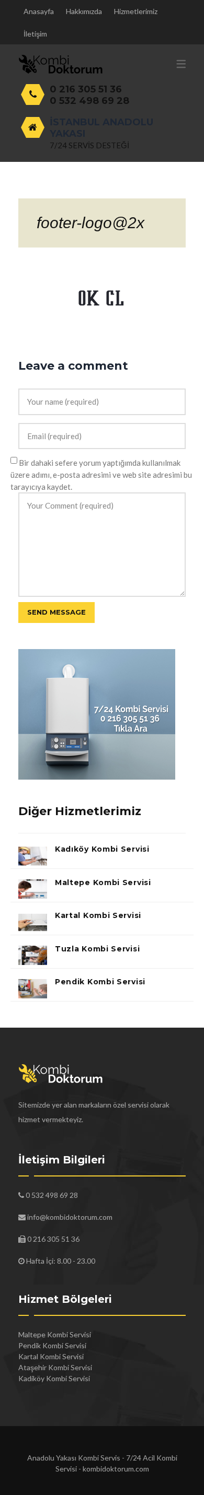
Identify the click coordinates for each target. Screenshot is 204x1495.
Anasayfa (39, 11)
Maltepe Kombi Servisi (103, 882)
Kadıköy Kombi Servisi (102, 849)
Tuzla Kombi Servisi (97, 948)
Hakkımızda (84, 11)
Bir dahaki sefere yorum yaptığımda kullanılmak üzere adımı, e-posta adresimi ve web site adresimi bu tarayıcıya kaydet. (101, 474)
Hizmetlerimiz (135, 11)
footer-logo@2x (90, 222)
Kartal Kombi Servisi (98, 915)
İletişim (35, 33)
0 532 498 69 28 (89, 101)
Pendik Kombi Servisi (100, 981)
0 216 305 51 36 (86, 89)
